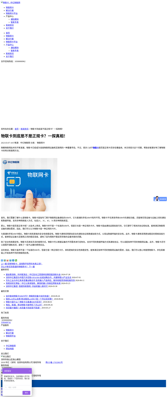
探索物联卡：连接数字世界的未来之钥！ (22, 264)
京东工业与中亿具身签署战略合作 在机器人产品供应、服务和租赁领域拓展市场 (40, 280)
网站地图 (10, 349)
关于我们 (10, 28)
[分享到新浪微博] (8, 260)
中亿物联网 (11, 346)
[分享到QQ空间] (5, 260)
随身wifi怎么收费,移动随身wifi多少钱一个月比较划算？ (30, 299)
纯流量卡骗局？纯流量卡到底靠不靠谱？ (23, 308)
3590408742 (6, 322)
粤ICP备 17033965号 (54, 362)
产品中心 (10, 45)
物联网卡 (10, 7)
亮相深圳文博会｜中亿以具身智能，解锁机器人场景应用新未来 (33, 283)
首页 (8, 33)
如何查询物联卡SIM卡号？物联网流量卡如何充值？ (28, 296)
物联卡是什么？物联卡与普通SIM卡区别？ (24, 302)
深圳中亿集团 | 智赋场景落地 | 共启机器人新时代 (27, 286)
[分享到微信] (16, 260)
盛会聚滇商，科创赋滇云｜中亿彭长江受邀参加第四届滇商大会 (33, 274)
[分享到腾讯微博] (10, 260)
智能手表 (15, 22)
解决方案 (10, 10)
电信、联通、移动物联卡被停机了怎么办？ (24, 305)
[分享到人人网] (13, 260)
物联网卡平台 (12, 13)
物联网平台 (11, 336)
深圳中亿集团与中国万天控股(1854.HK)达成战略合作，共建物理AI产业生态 (38, 277)
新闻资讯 (10, 25)
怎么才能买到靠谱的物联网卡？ (18, 267)
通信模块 (15, 19)
